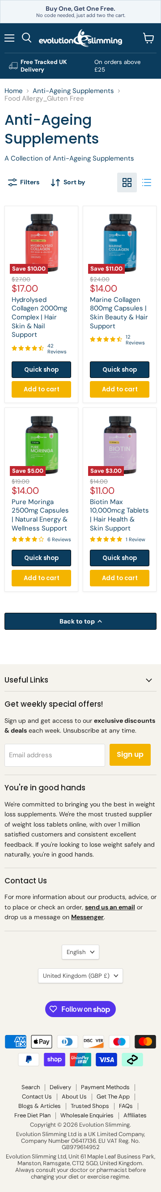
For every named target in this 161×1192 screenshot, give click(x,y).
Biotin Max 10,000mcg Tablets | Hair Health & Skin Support (119, 515)
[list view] (147, 182)
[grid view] (127, 182)
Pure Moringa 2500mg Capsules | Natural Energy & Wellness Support (40, 515)
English (76, 952)
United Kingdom (76, 976)
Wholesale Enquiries (87, 1115)
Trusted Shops (90, 1106)
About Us (74, 1096)
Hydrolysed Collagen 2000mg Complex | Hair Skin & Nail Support (39, 317)
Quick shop (41, 369)
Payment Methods (105, 1087)
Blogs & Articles (39, 1106)
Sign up (130, 754)
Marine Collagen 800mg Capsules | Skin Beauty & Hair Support (119, 313)
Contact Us (37, 1096)
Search (30, 1087)
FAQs (126, 1106)
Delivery (60, 1087)
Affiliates (135, 1115)
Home (13, 91)
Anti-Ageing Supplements (73, 91)
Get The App (113, 1096)
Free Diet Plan (32, 1115)
